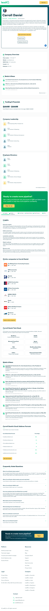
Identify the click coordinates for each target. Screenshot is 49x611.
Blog (26, 553)
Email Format (21, 38)
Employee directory (22, 42)
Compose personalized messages (8, 555)
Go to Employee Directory (40, 187)
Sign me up (8, 206)
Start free (44, 2)
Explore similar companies (9, 320)
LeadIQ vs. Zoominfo (29, 575)
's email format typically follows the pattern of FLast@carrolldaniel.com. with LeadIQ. (24, 515)
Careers (27, 560)
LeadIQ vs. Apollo (29, 577)
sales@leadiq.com (19, 602)
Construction (17, 502)
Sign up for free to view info (24, 34)
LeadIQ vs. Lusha (29, 580)
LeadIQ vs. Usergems (30, 587)
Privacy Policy (4, 575)
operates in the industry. (13, 501)
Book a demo (39, 536)
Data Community (29, 563)
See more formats (7, 458)
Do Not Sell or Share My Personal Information (11, 582)
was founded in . (10, 521)
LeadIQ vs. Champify (29, 590)
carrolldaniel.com (20, 481)
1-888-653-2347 (18, 597)
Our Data (27, 565)
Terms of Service (5, 580)
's (13, 486)
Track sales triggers (5, 553)
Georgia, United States (12, 18)
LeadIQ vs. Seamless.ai (30, 585)
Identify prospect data (6, 550)
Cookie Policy (4, 577)
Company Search (29, 555)
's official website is (20, 480)
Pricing (26, 550)
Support (27, 558)
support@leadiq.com (19, 600)
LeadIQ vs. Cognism (29, 582)
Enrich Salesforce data (6, 558)
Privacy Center (28, 568)
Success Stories (4, 560)
